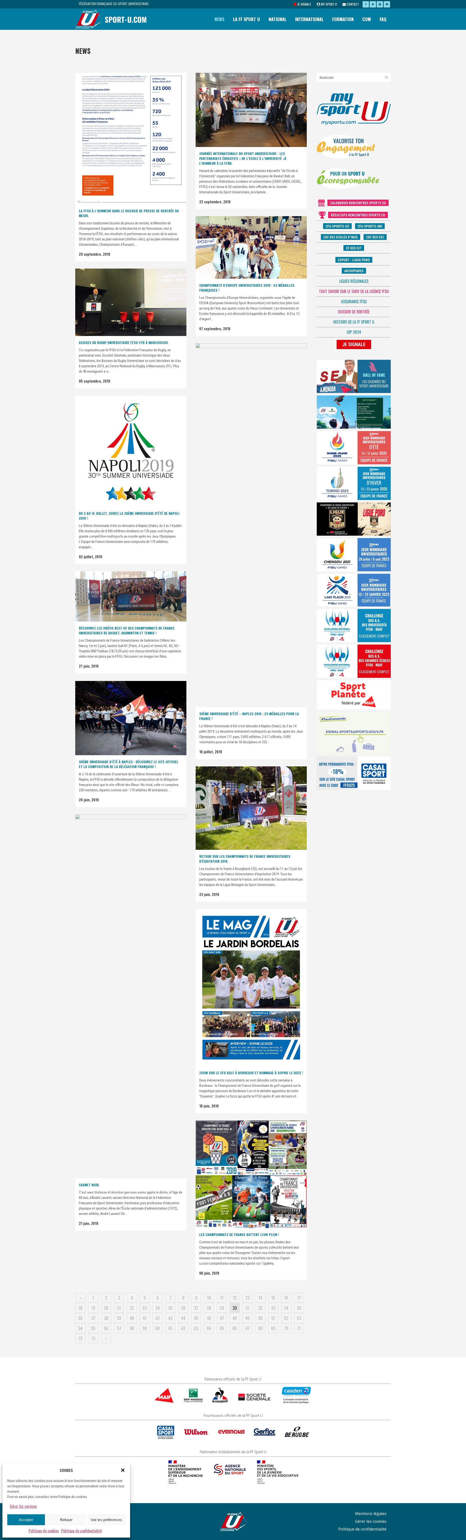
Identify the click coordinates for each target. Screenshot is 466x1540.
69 (273, 1328)
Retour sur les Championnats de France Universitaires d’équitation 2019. (244, 859)
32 (260, 1308)
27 (196, 1308)
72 (80, 1338)
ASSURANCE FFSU (354, 301)
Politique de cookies (44, 1531)
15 (273, 1297)
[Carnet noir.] (130, 996)
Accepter (26, 1520)
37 (93, 1318)
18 (80, 1308)
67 (248, 1328)
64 (209, 1328)
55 (93, 1328)
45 (196, 1318)
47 (222, 1318)
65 (222, 1328)
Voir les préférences (106, 1520)
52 (286, 1318)
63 (196, 1328)
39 (119, 1318)
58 (132, 1328)
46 (209, 1318)
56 (106, 1328)
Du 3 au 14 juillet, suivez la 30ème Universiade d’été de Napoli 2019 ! (129, 516)
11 (222, 1297)
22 (132, 1308)
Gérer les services (23, 1506)
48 (235, 1318)
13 (248, 1297)
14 (260, 1297)
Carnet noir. (89, 1184)
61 (170, 1328)
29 (222, 1308)
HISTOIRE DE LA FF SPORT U (353, 322)
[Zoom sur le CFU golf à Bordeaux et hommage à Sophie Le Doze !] (251, 987)
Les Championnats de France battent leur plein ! (239, 1234)
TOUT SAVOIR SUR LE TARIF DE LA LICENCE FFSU (354, 291)
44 (183, 1318)
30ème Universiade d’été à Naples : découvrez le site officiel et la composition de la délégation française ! (128, 764)
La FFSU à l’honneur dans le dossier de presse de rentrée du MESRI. (129, 213)
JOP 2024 (353, 332)
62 (183, 1328)
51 (273, 1318)
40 (132, 1318)
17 (299, 1297)
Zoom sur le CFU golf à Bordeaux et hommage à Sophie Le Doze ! (251, 1072)
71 (299, 1328)
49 (247, 1318)
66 (235, 1328)
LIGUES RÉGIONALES (353, 281)
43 (170, 1318)
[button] (122, 1470)
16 (286, 1297)
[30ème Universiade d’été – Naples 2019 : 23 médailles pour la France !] (251, 525)
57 (119, 1328)
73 (93, 1338)
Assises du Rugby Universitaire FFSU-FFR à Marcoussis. (124, 342)
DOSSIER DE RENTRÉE (353, 312)
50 (260, 1318)
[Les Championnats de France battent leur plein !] (251, 1174)
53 (299, 1318)
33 (273, 1308)
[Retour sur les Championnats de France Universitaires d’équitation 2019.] (251, 808)
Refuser (66, 1520)
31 (248, 1308)
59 (144, 1328)
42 (157, 1318)
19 (93, 1308)
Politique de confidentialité (81, 1531)
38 (106, 1318)
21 (119, 1308)
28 (209, 1308)
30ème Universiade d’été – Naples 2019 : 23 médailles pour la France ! (249, 716)
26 (183, 1308)
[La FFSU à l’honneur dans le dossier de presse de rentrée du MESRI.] (130, 138)
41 (145, 1318)
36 (80, 1318)
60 (157, 1328)
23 (144, 1308)
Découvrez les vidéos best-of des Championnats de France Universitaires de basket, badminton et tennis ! (127, 630)
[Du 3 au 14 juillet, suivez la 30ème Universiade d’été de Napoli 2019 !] (130, 451)
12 (235, 1297)
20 (106, 1308)
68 (260, 1328)
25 (170, 1308)
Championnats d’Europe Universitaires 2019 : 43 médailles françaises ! (246, 288)
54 (80, 1328)
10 (209, 1297)
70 (286, 1328)
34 (286, 1308)
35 (299, 1308)
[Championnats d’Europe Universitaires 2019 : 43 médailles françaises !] (251, 247)
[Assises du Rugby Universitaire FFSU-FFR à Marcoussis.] (130, 302)
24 (157, 1308)
